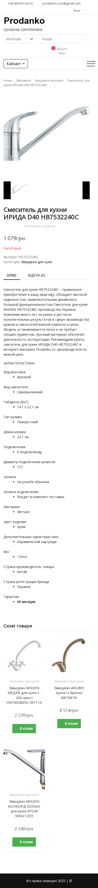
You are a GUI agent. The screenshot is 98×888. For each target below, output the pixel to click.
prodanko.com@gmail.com (61, 3)
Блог (76, 10)
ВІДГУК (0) (36, 275)
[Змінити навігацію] (91, 63)
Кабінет (14, 63)
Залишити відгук (39, 225)
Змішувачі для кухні (49, 80)
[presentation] (7, 190)
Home (8, 80)
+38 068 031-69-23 (20, 3)
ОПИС (12, 275)
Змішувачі (23, 80)
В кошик (26, 728)
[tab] (12, 275)
